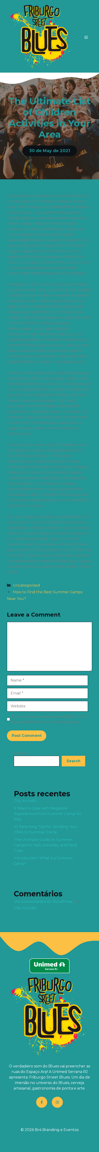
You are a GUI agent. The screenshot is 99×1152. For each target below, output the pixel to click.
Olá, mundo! (25, 801)
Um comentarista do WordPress (43, 901)
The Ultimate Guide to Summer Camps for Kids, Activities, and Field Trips (45, 845)
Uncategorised (26, 585)
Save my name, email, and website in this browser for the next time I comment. (49, 719)
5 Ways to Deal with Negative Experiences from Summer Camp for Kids (48, 813)
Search (20, 753)
